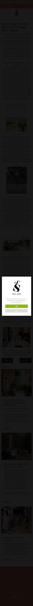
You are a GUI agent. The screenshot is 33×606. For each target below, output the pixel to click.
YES (16, 306)
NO (17, 311)
